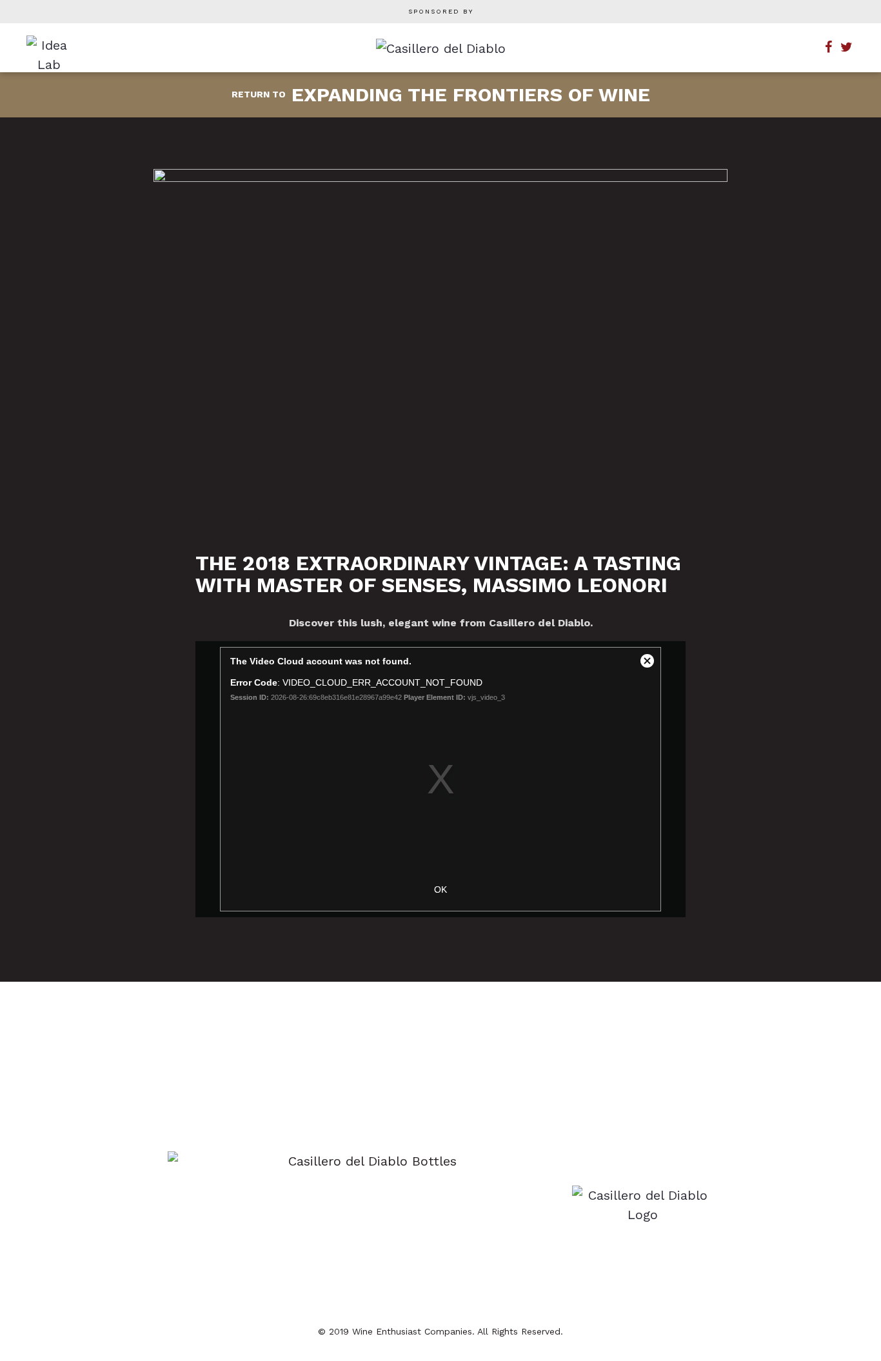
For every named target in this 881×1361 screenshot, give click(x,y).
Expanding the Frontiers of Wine (441, 94)
